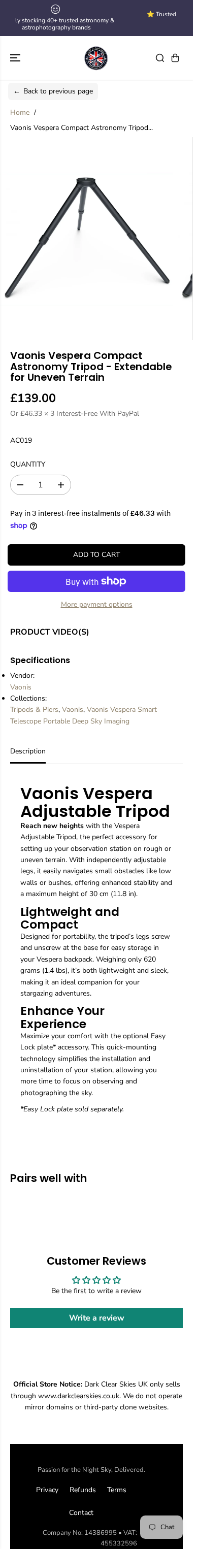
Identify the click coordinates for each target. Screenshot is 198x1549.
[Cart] (175, 57)
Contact (81, 1513)
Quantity (27, 464)
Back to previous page (53, 91)
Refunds (83, 1490)
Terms (116, 1490)
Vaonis (20, 687)
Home (19, 112)
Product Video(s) (49, 632)
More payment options (97, 604)
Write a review (96, 1318)
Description (28, 751)
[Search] (160, 57)
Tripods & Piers (34, 709)
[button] (16, 58)
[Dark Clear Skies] (96, 58)
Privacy (47, 1490)
